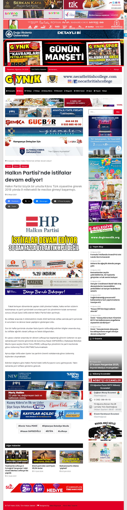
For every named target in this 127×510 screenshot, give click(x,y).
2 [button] (9, 64)
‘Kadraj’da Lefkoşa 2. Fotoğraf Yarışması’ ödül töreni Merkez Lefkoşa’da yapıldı (16, 469)
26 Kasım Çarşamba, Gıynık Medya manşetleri (104, 366)
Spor (90, 91)
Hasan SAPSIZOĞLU (31, 431)
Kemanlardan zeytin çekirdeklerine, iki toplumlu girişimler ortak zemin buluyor (78, 69)
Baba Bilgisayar (55, 506)
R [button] (20, 64)
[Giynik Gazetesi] (23, 79)
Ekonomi (59, 91)
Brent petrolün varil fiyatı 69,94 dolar (43, 467)
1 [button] (5, 64)
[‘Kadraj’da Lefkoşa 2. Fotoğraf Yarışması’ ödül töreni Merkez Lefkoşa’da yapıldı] (17, 457)
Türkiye (29, 91)
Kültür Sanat (80, 91)
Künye (116, 69)
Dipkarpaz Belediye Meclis (56, 426)
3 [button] (12, 64)
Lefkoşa (63, 431)
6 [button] (23, 64)
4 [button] (16, 64)
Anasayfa (11, 91)
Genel (8, 166)
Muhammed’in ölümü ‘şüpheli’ (69, 467)
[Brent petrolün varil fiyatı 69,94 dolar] (44, 457)
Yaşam (98, 91)
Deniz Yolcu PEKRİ (28, 426)
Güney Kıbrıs (47, 91)
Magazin (68, 91)
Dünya (37, 91)
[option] (105, 356)
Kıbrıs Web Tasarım (70, 506)
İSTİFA (50, 431)
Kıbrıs (20, 91)
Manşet (25, 166)
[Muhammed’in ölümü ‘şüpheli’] (71, 457)
